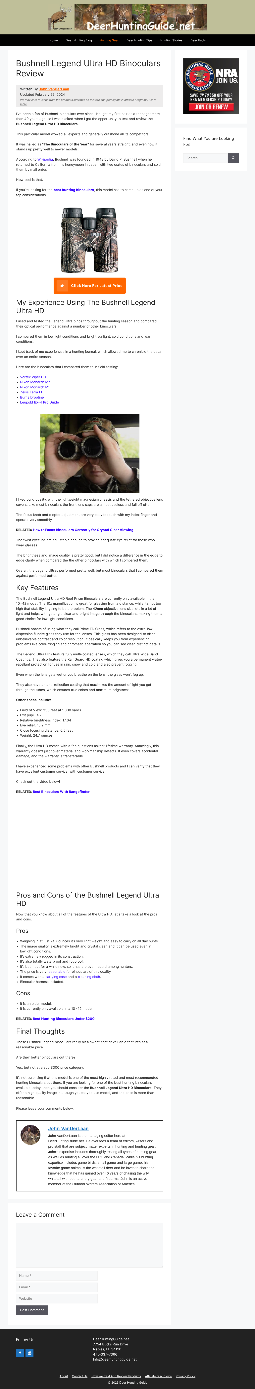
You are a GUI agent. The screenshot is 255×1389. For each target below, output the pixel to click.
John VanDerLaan (54, 89)
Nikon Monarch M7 (35, 382)
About (64, 1376)
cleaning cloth (89, 977)
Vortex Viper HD (33, 377)
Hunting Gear (109, 40)
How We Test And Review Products (116, 1376)
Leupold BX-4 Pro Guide (39, 402)
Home (53, 40)
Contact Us (79, 1376)
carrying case (56, 977)
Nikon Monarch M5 (35, 387)
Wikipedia (45, 159)
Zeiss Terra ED (31, 392)
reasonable (56, 972)
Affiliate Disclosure (158, 1376)
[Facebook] (20, 1353)
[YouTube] (29, 1353)
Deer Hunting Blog (79, 40)
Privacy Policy (185, 1376)
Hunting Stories (171, 40)
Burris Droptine (32, 397)
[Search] (233, 158)
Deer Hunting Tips (139, 40)
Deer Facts (198, 40)
